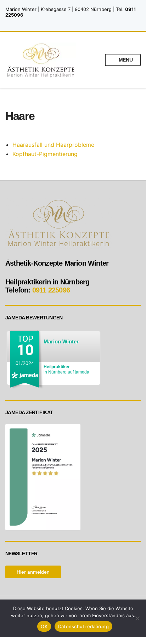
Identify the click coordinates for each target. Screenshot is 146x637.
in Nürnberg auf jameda (66, 369)
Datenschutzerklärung (83, 626)
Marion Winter (61, 341)
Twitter (80, 22)
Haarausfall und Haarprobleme (53, 144)
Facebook (73, 22)
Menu (125, 60)
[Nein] (137, 618)
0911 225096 (51, 290)
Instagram (65, 22)
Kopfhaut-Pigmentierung (45, 153)
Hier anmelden (33, 572)
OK (44, 626)
